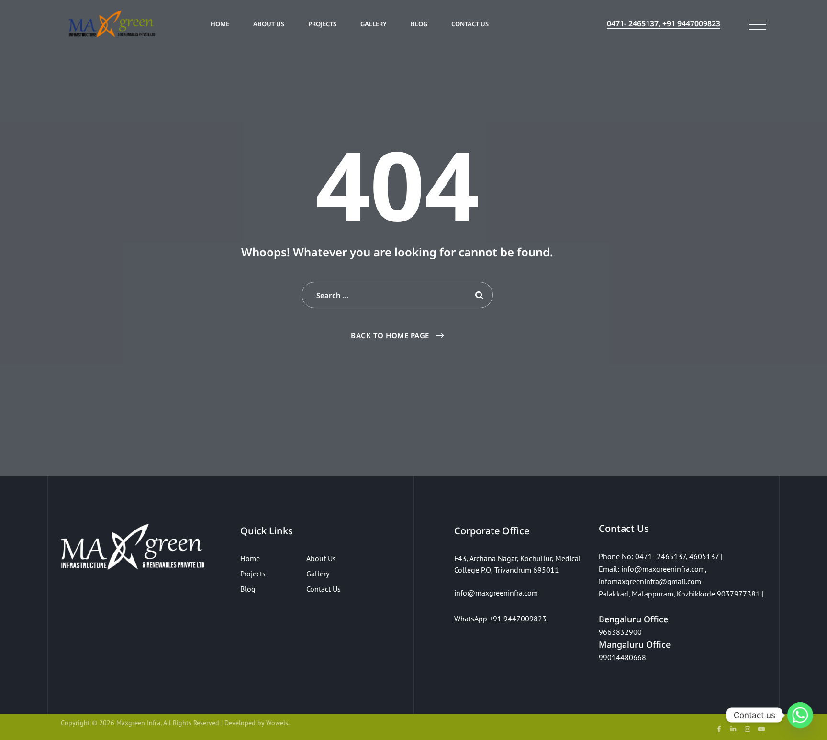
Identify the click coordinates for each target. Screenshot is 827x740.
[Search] (480, 295)
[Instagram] (747, 729)
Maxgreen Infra (138, 722)
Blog (419, 24)
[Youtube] (761, 729)
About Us (268, 24)
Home (220, 24)
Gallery (373, 24)
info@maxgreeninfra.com (663, 569)
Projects (322, 24)
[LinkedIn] (733, 729)
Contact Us (470, 24)
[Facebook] (719, 729)
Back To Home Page (390, 335)
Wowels (277, 722)
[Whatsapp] (800, 715)
